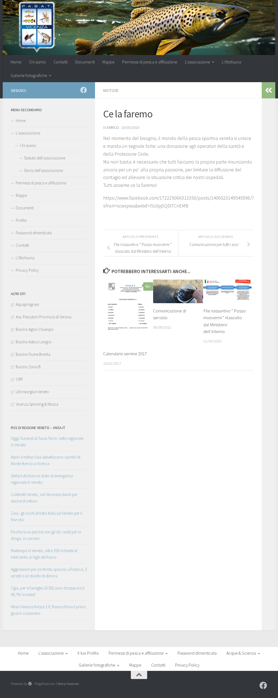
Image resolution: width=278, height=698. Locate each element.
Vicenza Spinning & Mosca (37, 404)
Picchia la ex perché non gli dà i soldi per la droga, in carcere (46, 535)
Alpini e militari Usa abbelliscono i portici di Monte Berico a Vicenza (45, 460)
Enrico (113, 127)
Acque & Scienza (241, 653)
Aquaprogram (27, 304)
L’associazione (197, 62)
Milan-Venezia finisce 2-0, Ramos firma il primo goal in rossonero (48, 610)
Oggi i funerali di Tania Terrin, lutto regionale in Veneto (47, 441)
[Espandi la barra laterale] (268, 90)
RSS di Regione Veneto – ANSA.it (38, 427)
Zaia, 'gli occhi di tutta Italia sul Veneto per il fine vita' (46, 516)
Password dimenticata (34, 232)
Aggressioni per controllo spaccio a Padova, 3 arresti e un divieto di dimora (49, 572)
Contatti (60, 62)
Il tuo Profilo (88, 653)
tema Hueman (68, 683)
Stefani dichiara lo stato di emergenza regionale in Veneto (42, 479)
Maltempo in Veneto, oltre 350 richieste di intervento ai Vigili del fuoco (44, 554)
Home (16, 62)
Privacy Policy (27, 270)
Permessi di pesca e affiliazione (149, 62)
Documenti (85, 62)
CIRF (19, 379)
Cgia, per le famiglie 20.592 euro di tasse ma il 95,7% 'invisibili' (47, 591)
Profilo (21, 220)
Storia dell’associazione (43, 170)
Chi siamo (37, 62)
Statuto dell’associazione (44, 158)
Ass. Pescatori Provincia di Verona (43, 316)
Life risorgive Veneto (32, 391)
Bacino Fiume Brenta (33, 354)
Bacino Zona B (28, 366)
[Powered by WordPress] (30, 684)
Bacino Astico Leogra (33, 341)
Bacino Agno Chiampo (34, 329)
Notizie (110, 90)
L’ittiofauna (231, 62)
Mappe (108, 62)
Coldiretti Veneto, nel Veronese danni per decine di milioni (44, 498)
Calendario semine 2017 (125, 354)
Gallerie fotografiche (29, 75)
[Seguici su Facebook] (83, 90)
